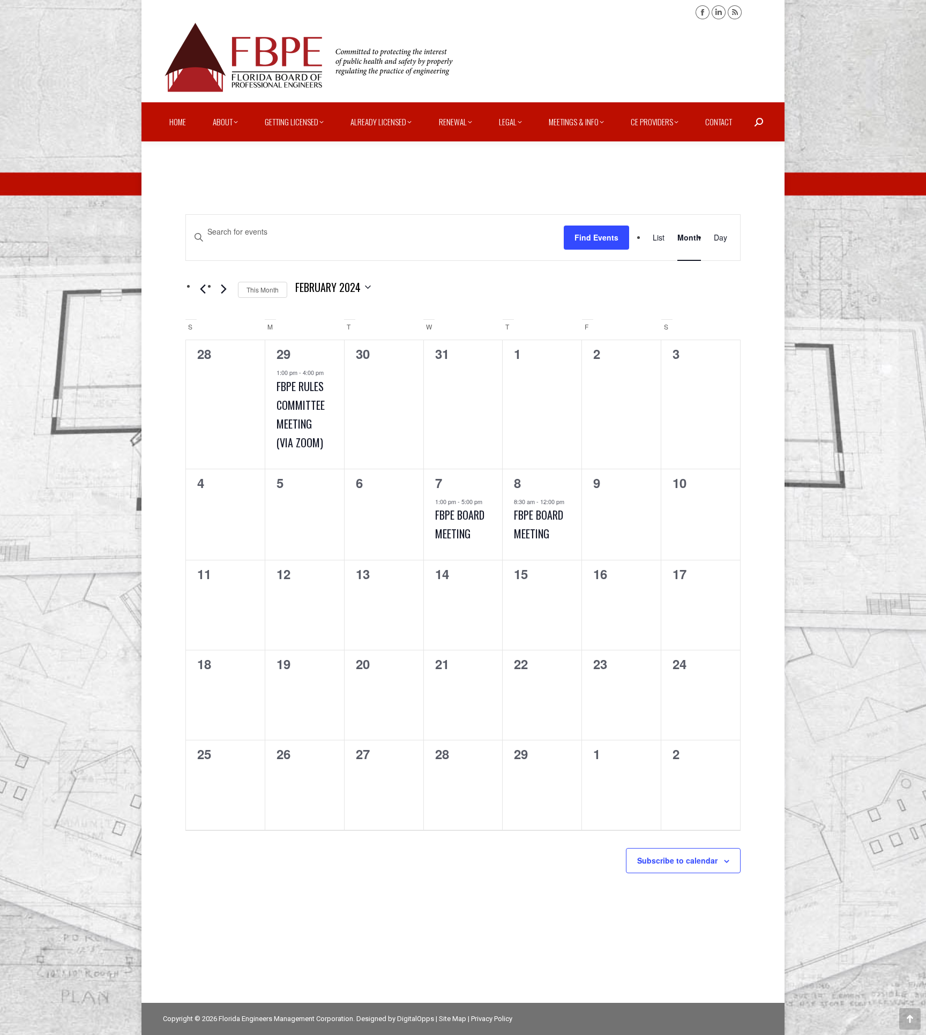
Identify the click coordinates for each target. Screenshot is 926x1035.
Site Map (452, 1019)
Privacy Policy (491, 1019)
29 (283, 353)
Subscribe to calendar (677, 860)
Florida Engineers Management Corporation (286, 1019)
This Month (263, 289)
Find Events (596, 237)
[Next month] (223, 289)
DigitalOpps (415, 1019)
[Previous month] (202, 289)
